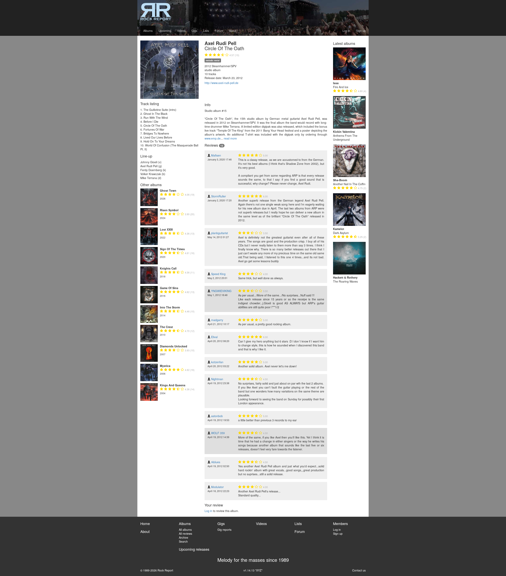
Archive (183, 537)
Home (145, 523)
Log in (346, 31)
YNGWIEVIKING (221, 291)
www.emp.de (213, 138)
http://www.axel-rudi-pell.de (221, 83)
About (232, 31)
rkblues (215, 462)
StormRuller (218, 196)
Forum (219, 31)
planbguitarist (219, 233)
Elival (214, 337)
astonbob (217, 416)
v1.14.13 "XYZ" (253, 570)
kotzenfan (217, 362)
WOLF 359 (218, 433)
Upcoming (165, 31)
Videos (181, 31)
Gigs (194, 31)
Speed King (218, 274)
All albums (185, 530)
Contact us (359, 570)
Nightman (217, 379)
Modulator (217, 487)
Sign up (361, 31)
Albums (148, 31)
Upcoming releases (194, 549)
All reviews (185, 533)
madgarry (217, 320)
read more (230, 138)
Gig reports (224, 530)
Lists (206, 31)
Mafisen (216, 155)
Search (183, 541)
